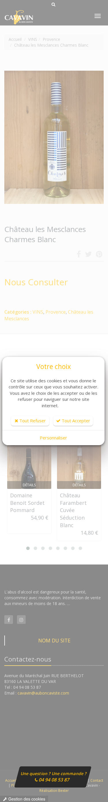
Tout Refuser (32, 420)
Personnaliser (53, 438)
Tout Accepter (75, 420)
